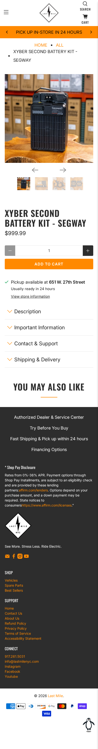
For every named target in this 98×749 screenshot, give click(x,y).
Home (40, 45)
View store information (30, 296)
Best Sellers (14, 590)
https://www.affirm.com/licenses (47, 505)
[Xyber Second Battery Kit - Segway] (49, 118)
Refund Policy (15, 623)
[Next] (91, 32)
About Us (12, 618)
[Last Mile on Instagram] (20, 558)
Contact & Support (36, 343)
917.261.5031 (15, 656)
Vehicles (11, 580)
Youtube (11, 676)
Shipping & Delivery (37, 359)
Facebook (12, 671)
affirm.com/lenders (33, 490)
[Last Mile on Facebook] (13, 558)
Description (27, 311)
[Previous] (7, 32)
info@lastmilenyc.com (22, 661)
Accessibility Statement (23, 638)
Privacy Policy (16, 628)
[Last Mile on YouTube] (26, 558)
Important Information (39, 327)
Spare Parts (14, 585)
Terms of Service (18, 633)
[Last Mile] (49, 12)
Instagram (12, 666)
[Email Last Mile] (7, 558)
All (60, 45)
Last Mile (55, 696)
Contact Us (13, 613)
